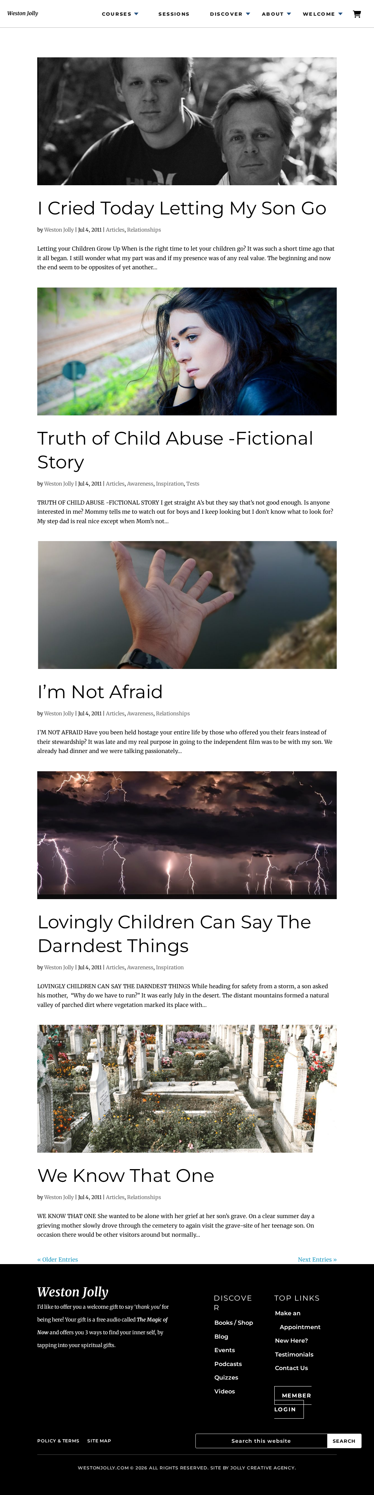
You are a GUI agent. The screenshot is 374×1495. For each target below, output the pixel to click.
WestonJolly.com (103, 1468)
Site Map (99, 1440)
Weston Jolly (59, 230)
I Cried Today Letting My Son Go (182, 208)
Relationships (144, 230)
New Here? (291, 1340)
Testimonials (294, 1354)
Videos (224, 1391)
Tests (192, 483)
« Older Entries (57, 1259)
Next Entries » (317, 1259)
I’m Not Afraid (100, 692)
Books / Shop (233, 1322)
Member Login (293, 1402)
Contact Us (291, 1368)
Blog (221, 1336)
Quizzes (226, 1377)
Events (224, 1350)
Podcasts (228, 1364)
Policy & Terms (58, 1440)
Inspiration (170, 483)
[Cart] (357, 13)
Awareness (140, 483)
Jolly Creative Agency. (263, 1468)
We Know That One (125, 1175)
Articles (115, 230)
